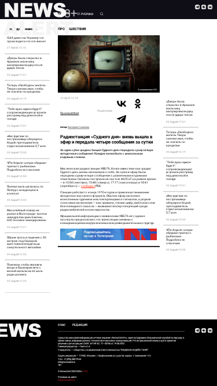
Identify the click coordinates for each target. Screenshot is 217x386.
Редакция (79, 324)
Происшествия (69, 113)
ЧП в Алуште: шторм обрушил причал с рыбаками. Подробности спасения (26, 166)
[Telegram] (121, 119)
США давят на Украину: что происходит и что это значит (26, 39)
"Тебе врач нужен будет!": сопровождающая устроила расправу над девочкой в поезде (26, 114)
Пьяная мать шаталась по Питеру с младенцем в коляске (25, 190)
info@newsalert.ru (66, 379)
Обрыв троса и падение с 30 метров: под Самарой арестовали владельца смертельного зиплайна (26, 242)
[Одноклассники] (138, 104)
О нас (61, 324)
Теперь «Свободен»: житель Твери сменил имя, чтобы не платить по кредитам (26, 89)
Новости (64, 13)
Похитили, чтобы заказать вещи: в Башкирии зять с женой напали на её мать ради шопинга (25, 269)
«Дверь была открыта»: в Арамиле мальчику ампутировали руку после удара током (25, 63)
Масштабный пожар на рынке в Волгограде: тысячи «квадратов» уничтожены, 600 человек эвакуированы (27, 215)
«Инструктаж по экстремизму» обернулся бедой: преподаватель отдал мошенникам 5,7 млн (26, 141)
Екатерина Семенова (78, 127)
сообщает (88, 186)
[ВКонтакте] (121, 104)
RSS (85, 371)
